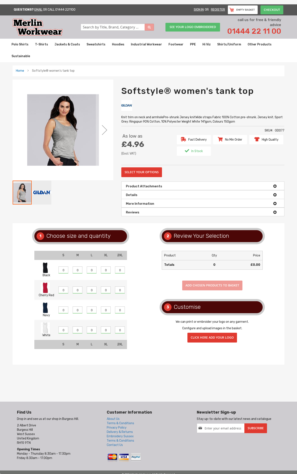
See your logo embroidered (193, 27)
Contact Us (115, 445)
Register (218, 10)
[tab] (202, 185)
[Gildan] (126, 105)
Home (20, 71)
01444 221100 (65, 10)
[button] (104, 130)
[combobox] (117, 27)
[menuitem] (20, 44)
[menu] (148, 50)
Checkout (272, 10)
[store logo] (47, 27)
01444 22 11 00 (254, 31)
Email (38, 10)
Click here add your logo (212, 337)
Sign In (199, 10)
